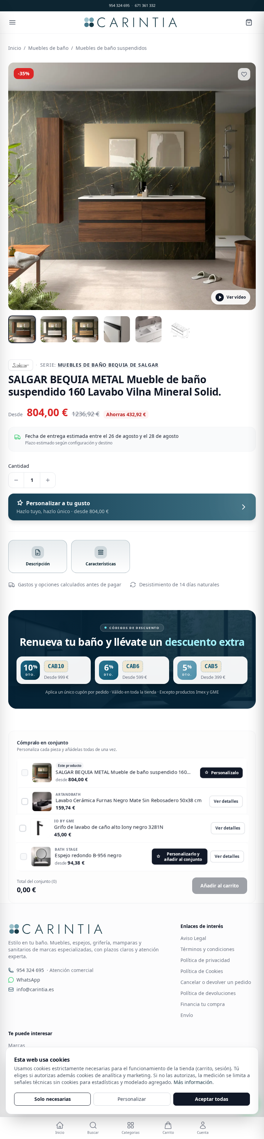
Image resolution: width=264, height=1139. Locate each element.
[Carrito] (249, 22)
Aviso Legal (193, 938)
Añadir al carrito (219, 885)
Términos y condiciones (207, 949)
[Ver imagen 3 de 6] (85, 329)
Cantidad (18, 466)
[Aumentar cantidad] (47, 480)
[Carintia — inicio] (130, 22)
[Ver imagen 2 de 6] (53, 329)
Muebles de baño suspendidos (111, 48)
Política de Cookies (201, 971)
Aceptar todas (211, 1099)
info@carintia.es (35, 989)
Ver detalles (226, 801)
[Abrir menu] (12, 22)
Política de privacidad (205, 960)
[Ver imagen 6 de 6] (180, 329)
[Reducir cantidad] (16, 480)
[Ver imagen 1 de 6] (22, 329)
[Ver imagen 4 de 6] (117, 329)
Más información (193, 1082)
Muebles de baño (48, 48)
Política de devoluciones (208, 993)
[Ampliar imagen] (132, 186)
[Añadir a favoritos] (244, 74)
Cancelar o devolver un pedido (215, 982)
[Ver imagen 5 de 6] (148, 329)
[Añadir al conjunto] (24, 772)
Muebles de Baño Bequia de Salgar (108, 365)
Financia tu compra (202, 1004)
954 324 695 (119, 5)
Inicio (14, 48)
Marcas (16, 1045)
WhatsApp (28, 979)
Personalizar (132, 1099)
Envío (186, 1015)
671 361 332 (145, 5)
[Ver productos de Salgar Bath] (20, 365)
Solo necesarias (52, 1099)
